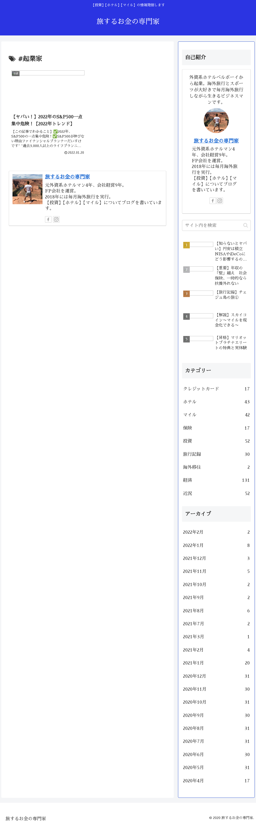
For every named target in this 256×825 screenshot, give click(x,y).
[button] (245, 225)
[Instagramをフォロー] (56, 219)
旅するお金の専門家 (67, 176)
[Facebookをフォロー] (48, 219)
